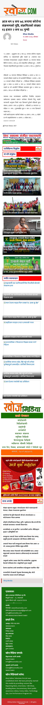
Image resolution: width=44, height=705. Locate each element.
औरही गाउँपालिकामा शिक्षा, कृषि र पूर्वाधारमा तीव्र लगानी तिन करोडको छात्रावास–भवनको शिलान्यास (21, 211)
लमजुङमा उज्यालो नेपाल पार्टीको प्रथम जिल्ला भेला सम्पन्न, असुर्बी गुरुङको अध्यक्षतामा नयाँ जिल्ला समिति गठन (21, 249)
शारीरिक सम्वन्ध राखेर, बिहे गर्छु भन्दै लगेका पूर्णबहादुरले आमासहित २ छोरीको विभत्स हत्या (19, 375)
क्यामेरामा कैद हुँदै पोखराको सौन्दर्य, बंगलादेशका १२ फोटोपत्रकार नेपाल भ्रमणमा (21, 192)
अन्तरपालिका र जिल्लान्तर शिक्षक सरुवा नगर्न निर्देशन (22, 356)
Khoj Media (8, 580)
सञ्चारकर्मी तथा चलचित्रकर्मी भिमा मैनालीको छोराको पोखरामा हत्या (21, 296)
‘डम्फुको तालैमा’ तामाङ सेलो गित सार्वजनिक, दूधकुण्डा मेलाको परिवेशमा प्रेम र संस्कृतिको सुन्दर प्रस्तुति (20, 562)
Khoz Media (28, 34)
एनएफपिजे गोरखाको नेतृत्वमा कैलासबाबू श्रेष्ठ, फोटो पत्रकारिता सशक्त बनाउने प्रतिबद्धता (19, 573)
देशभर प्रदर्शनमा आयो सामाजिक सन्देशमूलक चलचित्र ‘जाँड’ (21, 567)
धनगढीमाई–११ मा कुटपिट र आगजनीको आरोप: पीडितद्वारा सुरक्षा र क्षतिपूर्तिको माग (19, 231)
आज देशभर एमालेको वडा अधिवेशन (15, 396)
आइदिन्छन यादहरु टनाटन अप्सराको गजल (18, 336)
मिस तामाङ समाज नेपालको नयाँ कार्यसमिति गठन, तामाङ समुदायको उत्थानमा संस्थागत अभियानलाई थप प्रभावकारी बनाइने (20, 553)
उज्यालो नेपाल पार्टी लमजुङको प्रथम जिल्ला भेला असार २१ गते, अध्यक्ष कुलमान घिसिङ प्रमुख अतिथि (22, 271)
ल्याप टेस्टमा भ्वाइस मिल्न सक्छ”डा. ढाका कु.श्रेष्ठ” (20, 317)
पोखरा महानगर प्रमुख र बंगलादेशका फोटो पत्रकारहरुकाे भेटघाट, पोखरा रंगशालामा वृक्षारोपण (20, 172)
